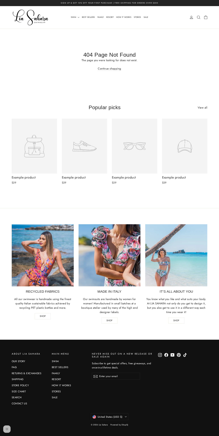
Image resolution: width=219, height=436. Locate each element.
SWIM (74, 17)
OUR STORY (18, 361)
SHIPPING (17, 379)
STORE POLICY (20, 385)
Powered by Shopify (119, 424)
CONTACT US (19, 403)
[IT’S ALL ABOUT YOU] (176, 255)
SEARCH (17, 397)
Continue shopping (109, 68)
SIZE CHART (19, 391)
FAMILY (100, 17)
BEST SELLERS (88, 17)
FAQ (14, 367)
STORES (137, 17)
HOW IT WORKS (123, 17)
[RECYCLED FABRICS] (43, 255)
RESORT (110, 17)
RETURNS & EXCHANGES (26, 373)
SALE (146, 17)
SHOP (43, 316)
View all (202, 107)
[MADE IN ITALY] (110, 255)
